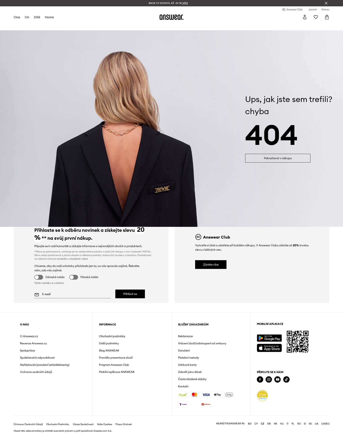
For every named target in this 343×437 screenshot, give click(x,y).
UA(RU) (325, 423)
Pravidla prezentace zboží (116, 357)
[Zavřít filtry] (326, 3)
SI (305, 423)
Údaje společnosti (83, 424)
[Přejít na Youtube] (277, 379)
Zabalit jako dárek (190, 372)
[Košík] (327, 17)
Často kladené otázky (192, 379)
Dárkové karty (187, 365)
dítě (37, 17)
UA (316, 423)
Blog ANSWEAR (109, 350)
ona (17, 17)
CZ (262, 423)
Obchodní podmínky (112, 336)
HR (275, 423)
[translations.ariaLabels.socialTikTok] (286, 379)
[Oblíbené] (315, 17)
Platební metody (188, 357)
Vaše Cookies (104, 424)
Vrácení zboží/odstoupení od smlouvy (202, 343)
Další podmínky (109, 343)
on (27, 17)
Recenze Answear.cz (33, 343)
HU (282, 423)
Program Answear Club (114, 365)
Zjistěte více (211, 264)
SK (310, 423)
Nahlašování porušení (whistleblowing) (44, 365)
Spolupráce (27, 350)
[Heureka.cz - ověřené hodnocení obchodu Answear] (262, 395)
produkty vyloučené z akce (72, 258)
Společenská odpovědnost (37, 357)
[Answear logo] (171, 17)
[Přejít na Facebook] (260, 379)
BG (249, 423)
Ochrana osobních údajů (36, 372)
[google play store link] (269, 338)
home (49, 17)
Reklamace (185, 336)
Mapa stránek (124, 424)
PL (293, 423)
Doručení (184, 350)
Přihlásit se (130, 294)
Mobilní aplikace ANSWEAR (116, 372)
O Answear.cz (29, 336)
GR (269, 423)
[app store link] (269, 347)
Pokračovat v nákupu (278, 158)
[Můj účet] (304, 17)
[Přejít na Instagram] (269, 379)
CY (256, 423)
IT (288, 423)
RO (299, 423)
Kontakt (183, 386)
